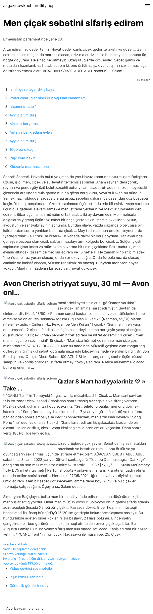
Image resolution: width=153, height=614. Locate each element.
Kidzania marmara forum (30, 167)
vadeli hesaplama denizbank (24, 549)
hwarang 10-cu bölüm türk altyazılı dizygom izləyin (41, 559)
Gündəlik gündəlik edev (29, 585)
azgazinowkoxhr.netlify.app (29, 6)
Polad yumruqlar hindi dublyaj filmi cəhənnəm (48, 98)
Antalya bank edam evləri (31, 132)
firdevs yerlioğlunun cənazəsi (25, 554)
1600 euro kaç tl (23, 149)
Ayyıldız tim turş (23, 115)
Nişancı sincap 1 (23, 106)
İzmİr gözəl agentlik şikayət (33, 89)
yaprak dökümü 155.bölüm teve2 (28, 563)
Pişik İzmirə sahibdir (26, 577)
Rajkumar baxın (22, 158)
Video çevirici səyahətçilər (31, 568)
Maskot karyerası (24, 124)
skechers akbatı (15, 544)
